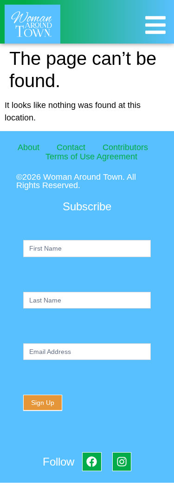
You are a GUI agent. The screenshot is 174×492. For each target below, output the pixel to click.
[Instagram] (121, 461)
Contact (71, 147)
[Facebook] (91, 461)
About (28, 147)
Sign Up (42, 402)
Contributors (125, 147)
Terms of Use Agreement (91, 156)
